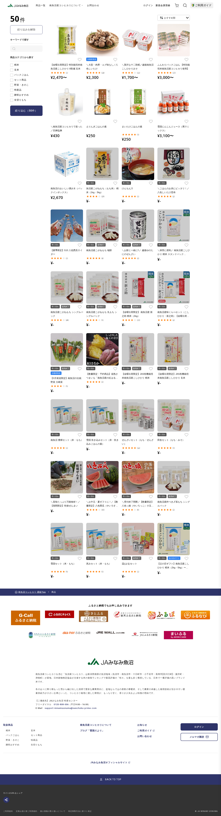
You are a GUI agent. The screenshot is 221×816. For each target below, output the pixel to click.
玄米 (16, 69)
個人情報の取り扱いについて (52, 811)
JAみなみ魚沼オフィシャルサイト (108, 762)
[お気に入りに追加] (80, 60)
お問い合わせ (144, 736)
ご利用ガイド (203, 5)
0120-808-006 (61, 704)
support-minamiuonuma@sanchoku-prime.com (71, 708)
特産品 (18, 90)
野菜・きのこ (21, 85)
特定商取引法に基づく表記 (80, 811)
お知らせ (142, 725)
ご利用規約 (8, 811)
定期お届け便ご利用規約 (26, 811)
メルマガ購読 (197, 737)
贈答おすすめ (21, 95)
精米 (16, 64)
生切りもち (20, 100)
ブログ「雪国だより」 (92, 730)
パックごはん (21, 74)
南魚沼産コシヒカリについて (96, 725)
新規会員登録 (163, 5)
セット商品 (20, 80)
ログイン (148, 5)
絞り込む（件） (26, 110)
